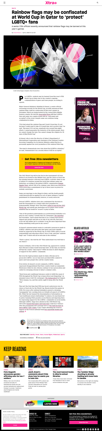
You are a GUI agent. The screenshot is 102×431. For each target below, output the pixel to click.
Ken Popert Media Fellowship (53, 419)
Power (37, 334)
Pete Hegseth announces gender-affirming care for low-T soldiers (14, 375)
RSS (98, 429)
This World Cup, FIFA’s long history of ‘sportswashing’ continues (83, 274)
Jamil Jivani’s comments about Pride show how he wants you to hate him (38, 375)
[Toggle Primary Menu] (4, 3)
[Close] (27, 411)
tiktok (93, 429)
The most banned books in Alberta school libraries (63, 374)
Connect (47, 414)
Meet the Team (33, 415)
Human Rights (48, 334)
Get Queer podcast (50, 421)
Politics (6, 370)
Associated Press (44, 114)
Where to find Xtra (50, 417)
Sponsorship (33, 421)
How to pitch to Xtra (35, 417)
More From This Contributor (33, 319)
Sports (14, 8)
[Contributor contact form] (39, 327)
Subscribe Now (39, 167)
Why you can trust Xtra (44, 337)
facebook (83, 429)
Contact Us (32, 414)
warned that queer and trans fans (38, 304)
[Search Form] (97, 3)
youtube (88, 429)
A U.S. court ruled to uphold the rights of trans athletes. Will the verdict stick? (82, 248)
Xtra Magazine (51, 3)
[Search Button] (97, 3)
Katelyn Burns (79, 254)
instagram (90, 429)
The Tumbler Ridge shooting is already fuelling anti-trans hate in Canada (87, 375)
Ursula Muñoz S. (17, 32)
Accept (15, 425)
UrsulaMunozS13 (33, 327)
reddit (96, 429)
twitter (85, 429)
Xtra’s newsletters (50, 415)
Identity (32, 334)
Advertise (32, 419)
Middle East (56, 334)
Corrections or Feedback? (27, 337)
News (41, 334)
